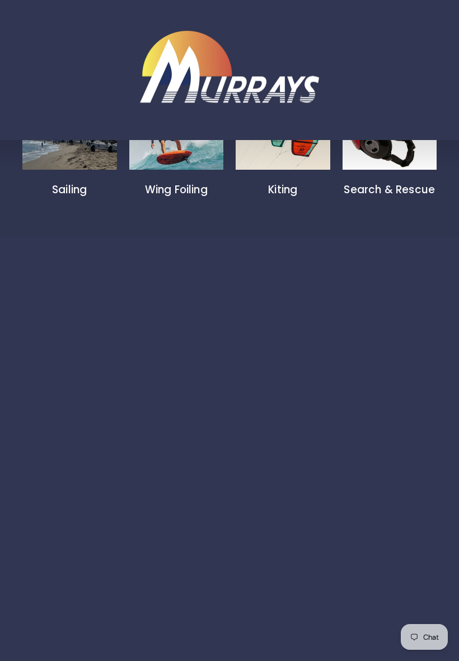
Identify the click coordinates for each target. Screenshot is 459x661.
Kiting (282, 189)
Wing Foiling (176, 189)
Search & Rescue (389, 189)
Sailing (69, 189)
